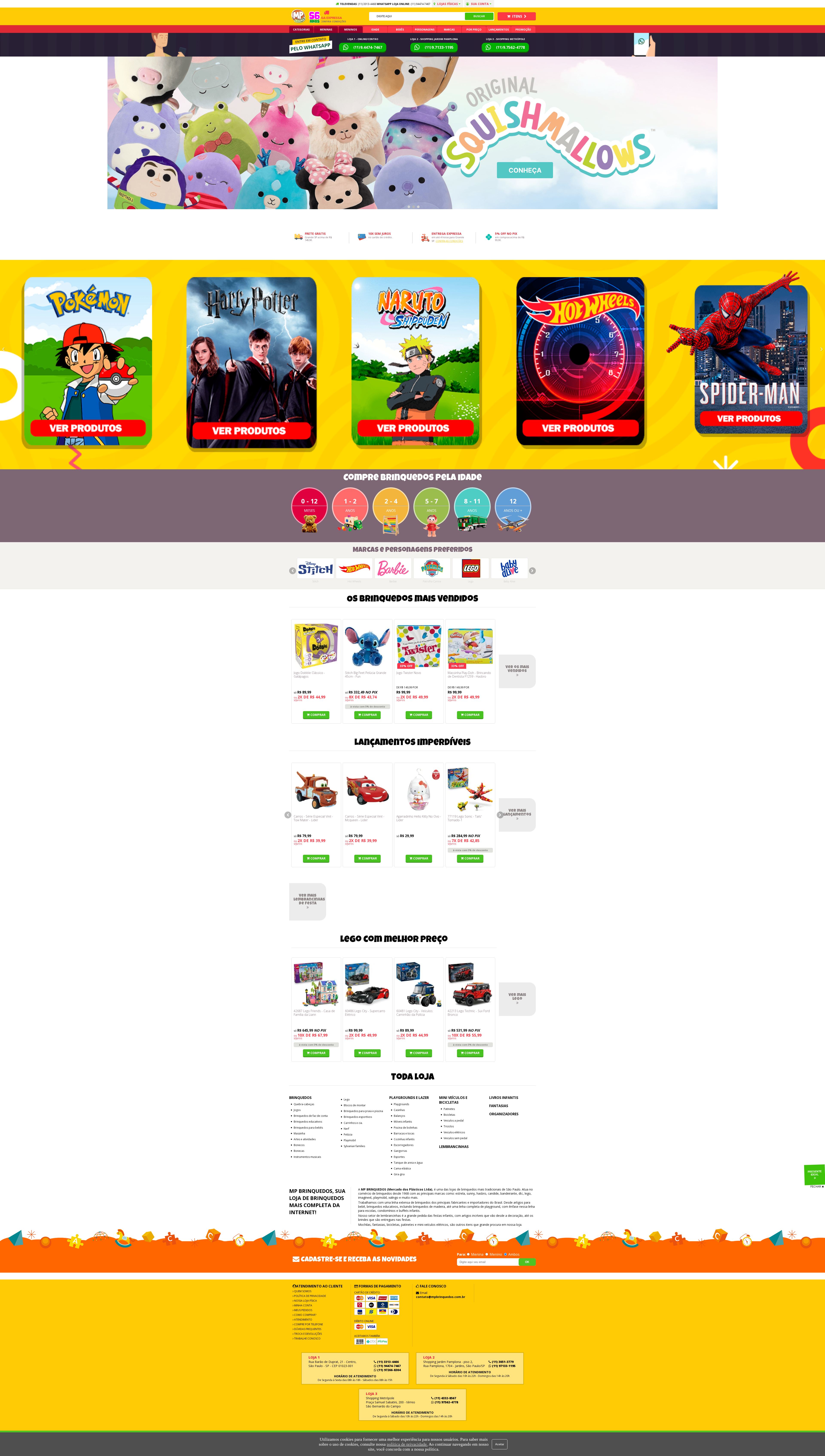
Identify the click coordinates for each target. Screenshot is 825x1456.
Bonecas (299, 1151)
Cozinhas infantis (404, 1139)
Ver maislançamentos (517, 813)
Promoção (523, 29)
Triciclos (449, 1126)
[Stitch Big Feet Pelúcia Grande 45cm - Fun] (367, 646)
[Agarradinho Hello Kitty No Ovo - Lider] (419, 789)
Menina (477, 1254)
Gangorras (400, 1151)
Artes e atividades (305, 1139)
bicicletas (393, 1225)
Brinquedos (300, 1097)
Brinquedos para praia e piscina (363, 1111)
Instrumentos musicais (307, 1157)
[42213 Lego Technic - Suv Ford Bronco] (470, 984)
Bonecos (299, 1145)
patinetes (407, 1225)
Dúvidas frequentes (307, 1329)
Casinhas (399, 1110)
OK (527, 1262)
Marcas (449, 29)
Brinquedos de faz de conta (311, 1116)
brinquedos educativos (382, 1206)
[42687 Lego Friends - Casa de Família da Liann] (316, 984)
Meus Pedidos (302, 1310)
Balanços (399, 1116)
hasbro (481, 1193)
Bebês (400, 29)
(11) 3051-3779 (502, 1362)
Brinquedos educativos (308, 1121)
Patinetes (449, 1109)
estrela (460, 1193)
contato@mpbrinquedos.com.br (440, 1297)
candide (493, 1193)
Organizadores (503, 1114)
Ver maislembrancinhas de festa (309, 899)
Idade (375, 29)
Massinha (299, 1133)
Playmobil (350, 1140)
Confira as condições (449, 240)
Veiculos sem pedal (455, 1138)
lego (528, 1193)
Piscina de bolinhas (405, 1127)
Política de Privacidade (309, 1296)
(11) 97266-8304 (388, 1370)
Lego (347, 1099)
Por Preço (473, 29)
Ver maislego (517, 997)
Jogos (297, 1110)
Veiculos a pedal (454, 1120)
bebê (361, 1206)
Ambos (513, 1254)
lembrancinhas (391, 1216)
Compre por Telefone (308, 1324)
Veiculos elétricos (454, 1132)
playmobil (380, 1197)
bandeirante (508, 1193)
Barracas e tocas (404, 1133)
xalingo (393, 1197)
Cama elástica (402, 1168)
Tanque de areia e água (408, 1162)
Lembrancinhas (454, 1146)
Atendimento (302, 1319)
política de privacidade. (407, 1444)
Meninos (350, 29)
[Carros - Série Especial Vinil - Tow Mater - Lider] (316, 789)
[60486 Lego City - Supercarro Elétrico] (367, 984)
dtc (521, 1193)
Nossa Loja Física (305, 1301)
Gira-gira (399, 1174)
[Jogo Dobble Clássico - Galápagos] (316, 646)
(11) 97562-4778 (446, 1402)
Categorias (301, 29)
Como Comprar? (304, 1315)
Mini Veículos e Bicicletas (453, 1100)
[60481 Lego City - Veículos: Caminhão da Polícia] (419, 984)
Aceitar (499, 1444)
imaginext (365, 1197)
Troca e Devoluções (307, 1334)
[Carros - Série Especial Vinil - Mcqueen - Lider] (367, 789)
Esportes (399, 1157)
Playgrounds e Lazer (409, 1097)
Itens (517, 16)
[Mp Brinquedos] (298, 16)
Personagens (424, 29)
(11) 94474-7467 (420, 4)
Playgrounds (401, 1104)
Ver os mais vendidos (517, 669)
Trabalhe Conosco (307, 1338)
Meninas (326, 29)
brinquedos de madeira (429, 1206)
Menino (496, 1254)
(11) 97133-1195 (503, 1366)
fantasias (378, 1225)
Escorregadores (403, 1145)
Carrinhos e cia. (353, 1123)
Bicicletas (449, 1115)
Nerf (346, 1129)
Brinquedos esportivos (358, 1117)
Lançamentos (499, 29)
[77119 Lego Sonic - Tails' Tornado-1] (470, 789)
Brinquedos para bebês (308, 1127)
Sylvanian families (354, 1146)
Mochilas (364, 1225)
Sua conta (480, 4)
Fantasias (498, 1105)
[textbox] (417, 16)
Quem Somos (302, 1291)
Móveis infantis (403, 1121)
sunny (471, 1193)
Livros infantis (503, 1097)
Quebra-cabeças (304, 1104)
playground (492, 1206)
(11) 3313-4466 (387, 1362)
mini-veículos (426, 1225)
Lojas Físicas (447, 4)
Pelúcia (348, 1134)
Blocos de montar (355, 1105)
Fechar (816, 1186)
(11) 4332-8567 (445, 1398)
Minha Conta (302, 1305)
